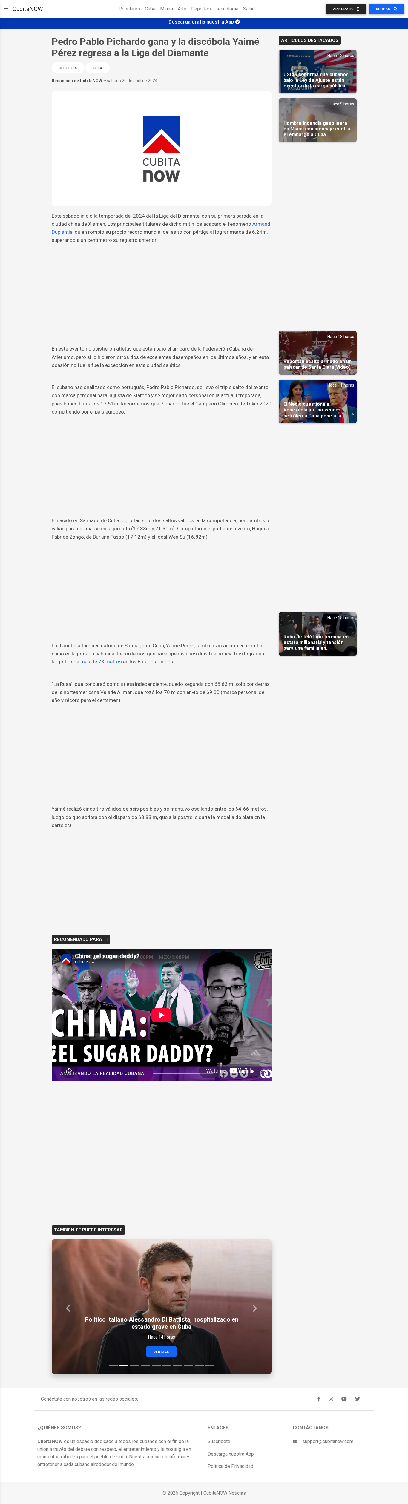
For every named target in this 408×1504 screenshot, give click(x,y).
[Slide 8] (188, 1365)
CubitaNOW (28, 9)
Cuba (150, 9)
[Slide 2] (123, 1365)
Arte (182, 9)
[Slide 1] (113, 1365)
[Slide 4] (145, 1365)
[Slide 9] (199, 1365)
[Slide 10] (209, 1365)
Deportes (201, 9)
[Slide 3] (134, 1365)
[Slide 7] (177, 1365)
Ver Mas (161, 1352)
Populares (129, 9)
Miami (166, 9)
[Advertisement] (162, 300)
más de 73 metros (101, 662)
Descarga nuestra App (231, 1454)
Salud (249, 9)
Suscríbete (219, 1441)
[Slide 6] (166, 1365)
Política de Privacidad (230, 1466)
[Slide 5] (156, 1365)
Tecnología (227, 9)
